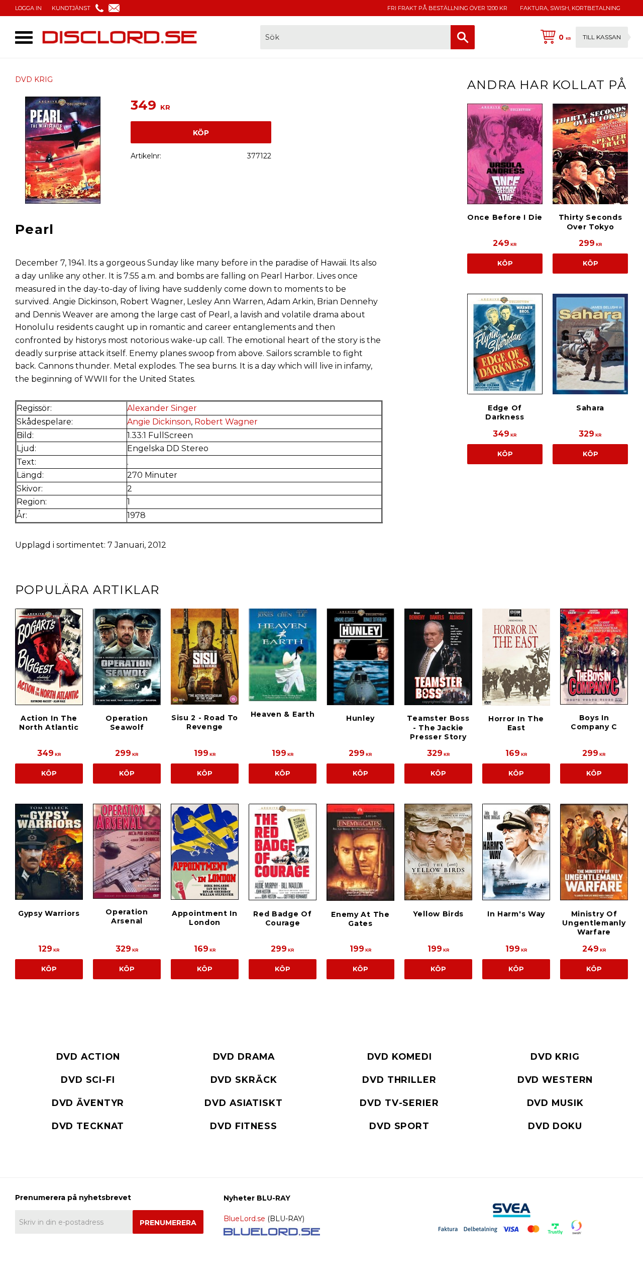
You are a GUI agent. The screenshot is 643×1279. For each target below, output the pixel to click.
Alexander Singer (162, 408)
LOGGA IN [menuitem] (28, 8)
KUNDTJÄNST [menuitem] (71, 8)
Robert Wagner (226, 422)
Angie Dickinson (159, 422)
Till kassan (602, 37)
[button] (24, 37)
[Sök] (463, 37)
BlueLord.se (244, 1218)
